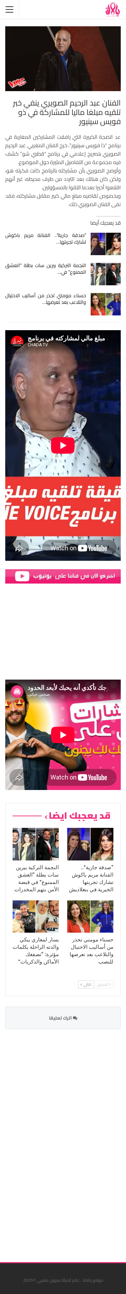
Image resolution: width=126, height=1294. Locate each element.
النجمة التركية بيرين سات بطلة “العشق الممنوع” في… (45, 269)
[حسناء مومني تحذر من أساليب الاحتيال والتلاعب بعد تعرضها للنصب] (106, 304)
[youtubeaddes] (63, 576)
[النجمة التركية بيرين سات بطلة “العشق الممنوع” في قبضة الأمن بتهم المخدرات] (106, 274)
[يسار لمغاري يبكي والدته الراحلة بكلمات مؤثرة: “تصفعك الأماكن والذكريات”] (36, 916)
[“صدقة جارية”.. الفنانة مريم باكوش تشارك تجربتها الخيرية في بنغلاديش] (106, 244)
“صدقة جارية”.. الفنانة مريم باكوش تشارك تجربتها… (45, 238)
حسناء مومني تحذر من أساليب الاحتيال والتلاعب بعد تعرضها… (45, 299)
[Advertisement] (68, 1141)
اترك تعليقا (61, 1018)
